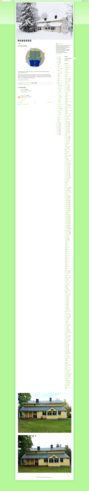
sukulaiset (67, 335)
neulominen (67, 272)
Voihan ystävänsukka (67, 372)
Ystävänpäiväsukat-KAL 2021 (68, 382)
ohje (66, 279)
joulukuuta (59, 63)
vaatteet (66, 356)
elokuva (66, 85)
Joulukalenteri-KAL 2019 (67, 124)
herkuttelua (67, 115)
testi (66, 342)
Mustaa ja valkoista (67, 238)
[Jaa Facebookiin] (35, 83)
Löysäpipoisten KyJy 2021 (67, 221)
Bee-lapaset (60, 115)
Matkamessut (67, 231)
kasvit (66, 151)
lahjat (66, 179)
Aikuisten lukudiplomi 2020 (68, 69)
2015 (58, 130)
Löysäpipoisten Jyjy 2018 (67, 200)
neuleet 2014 (67, 245)
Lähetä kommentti (22, 100)
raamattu (66, 313)
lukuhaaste (67, 191)
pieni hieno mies (68, 285)
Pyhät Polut (67, 310)
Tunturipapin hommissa (60, 108)
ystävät (66, 384)
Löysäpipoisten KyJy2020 (67, 227)
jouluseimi (67, 136)
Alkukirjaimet (67, 74)
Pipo (66, 287)
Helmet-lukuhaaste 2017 (68, 92)
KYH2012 (67, 164)
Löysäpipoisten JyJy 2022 (67, 208)
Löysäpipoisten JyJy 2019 (67, 202)
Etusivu (35, 102)
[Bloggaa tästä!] (33, 83)
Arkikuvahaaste (68, 76)
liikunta (66, 188)
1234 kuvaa (67, 65)
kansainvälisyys (68, 149)
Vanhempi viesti (49, 102)
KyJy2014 (67, 174)
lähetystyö (67, 196)
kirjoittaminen (67, 156)
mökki (66, 239)
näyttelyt (66, 278)
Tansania (66, 340)
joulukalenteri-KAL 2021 (67, 128)
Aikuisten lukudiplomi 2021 (68, 72)
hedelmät (67, 90)
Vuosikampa (67, 374)
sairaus (66, 318)
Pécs (66, 284)
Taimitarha (67, 339)
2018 (58, 126)
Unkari (66, 350)
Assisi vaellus (67, 82)
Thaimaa (66, 344)
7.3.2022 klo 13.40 (24, 98)
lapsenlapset (67, 181)
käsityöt (23, 84)
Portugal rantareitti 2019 (67, 292)
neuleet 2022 (29, 84)
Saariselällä (60, 106)
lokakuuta (59, 68)
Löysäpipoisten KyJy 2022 (67, 223)
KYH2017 (67, 169)
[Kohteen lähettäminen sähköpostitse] (32, 83)
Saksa (66, 319)
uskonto (66, 351)
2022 (58, 62)
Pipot (66, 288)
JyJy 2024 (67, 138)
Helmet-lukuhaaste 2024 (68, 113)
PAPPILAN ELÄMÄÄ (34, 6)
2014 (58, 131)
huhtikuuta (59, 80)
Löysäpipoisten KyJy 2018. (67, 217)
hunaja (66, 118)
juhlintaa (66, 137)
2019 (58, 124)
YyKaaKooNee (67, 385)
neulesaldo (67, 271)
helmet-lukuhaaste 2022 (68, 107)
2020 (58, 123)
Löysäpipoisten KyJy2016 (67, 225)
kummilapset (67, 163)
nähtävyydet (67, 277)
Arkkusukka (60, 88)
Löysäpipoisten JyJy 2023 (67, 210)
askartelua (67, 81)
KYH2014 (67, 165)
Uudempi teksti (20, 102)
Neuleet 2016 (67, 249)
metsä (66, 235)
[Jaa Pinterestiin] (36, 83)
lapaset (25, 84)
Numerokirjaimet (68, 275)
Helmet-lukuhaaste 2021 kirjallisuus (68, 104)
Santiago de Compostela (67, 321)
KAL (66, 142)
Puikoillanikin (23, 89)
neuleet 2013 (67, 243)
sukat (66, 330)
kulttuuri (66, 162)
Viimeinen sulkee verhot (59, 90)
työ (65, 347)
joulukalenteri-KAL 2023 (67, 130)
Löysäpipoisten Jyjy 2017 (67, 198)
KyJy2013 (67, 173)
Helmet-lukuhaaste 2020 (68, 101)
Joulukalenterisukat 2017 (68, 132)
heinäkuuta (60, 73)
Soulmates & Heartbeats (67, 329)
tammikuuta (60, 119)
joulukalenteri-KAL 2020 (67, 126)
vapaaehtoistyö (67, 367)
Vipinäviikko (60, 110)
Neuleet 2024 (67, 266)
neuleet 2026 (67, 270)
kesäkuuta (59, 75)
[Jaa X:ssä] (34, 83)
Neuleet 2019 (67, 255)
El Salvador (67, 84)
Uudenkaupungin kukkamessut (68, 353)
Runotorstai (67, 314)
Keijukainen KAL (68, 153)
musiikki (66, 236)
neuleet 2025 (67, 268)
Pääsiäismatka (67, 311)
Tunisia (66, 345)
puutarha (66, 294)
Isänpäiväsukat (67, 119)
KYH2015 (67, 167)
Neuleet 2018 (67, 253)
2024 (58, 59)
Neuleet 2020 (67, 257)
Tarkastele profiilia (59, 53)
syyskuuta (59, 69)
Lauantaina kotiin (60, 99)
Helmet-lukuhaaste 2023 (68, 110)
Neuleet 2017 (67, 251)
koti (66, 159)
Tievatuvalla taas (60, 102)
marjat (66, 230)
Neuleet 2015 (67, 247)
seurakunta (67, 325)
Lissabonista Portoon (67, 190)
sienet (66, 326)
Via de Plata (67, 369)
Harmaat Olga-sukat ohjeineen (60, 96)
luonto (66, 195)
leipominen (67, 187)
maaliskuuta (60, 82)
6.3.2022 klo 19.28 (24, 92)
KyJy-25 (66, 170)
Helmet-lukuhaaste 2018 (68, 95)
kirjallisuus (67, 155)
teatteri (66, 341)
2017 (58, 127)
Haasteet (66, 88)
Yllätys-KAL (67, 376)
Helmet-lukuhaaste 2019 (68, 98)
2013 (58, 133)
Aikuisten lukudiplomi (67, 67)
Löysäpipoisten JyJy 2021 (67, 206)
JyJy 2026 (67, 139)
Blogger (52, 477)
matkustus (67, 232)
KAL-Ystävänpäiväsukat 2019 (68, 146)
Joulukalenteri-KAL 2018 (67, 122)
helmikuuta (60, 117)
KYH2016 (67, 168)
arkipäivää (67, 78)
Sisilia (66, 327)
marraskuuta (60, 66)
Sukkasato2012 (68, 333)
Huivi (66, 116)
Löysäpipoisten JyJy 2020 (67, 204)
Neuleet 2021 (67, 259)
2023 (58, 61)
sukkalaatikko (67, 332)
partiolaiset (67, 283)
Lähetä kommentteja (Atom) (24, 104)
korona (66, 158)
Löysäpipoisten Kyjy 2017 (67, 215)
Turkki (66, 346)
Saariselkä (67, 317)
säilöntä (66, 336)
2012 (58, 134)
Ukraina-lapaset (59, 112)
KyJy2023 (67, 175)
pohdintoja (67, 290)
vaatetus (66, 355)
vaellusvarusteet (68, 360)
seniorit (66, 323)
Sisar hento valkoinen (60, 85)
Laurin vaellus (67, 185)
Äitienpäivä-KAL (68, 387)
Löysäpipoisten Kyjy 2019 (67, 219)
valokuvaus (67, 364)
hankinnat (67, 89)
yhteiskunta (67, 375)
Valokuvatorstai (67, 362)
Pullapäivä (59, 100)
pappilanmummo (23, 95)
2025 (58, 58)
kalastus (66, 148)
